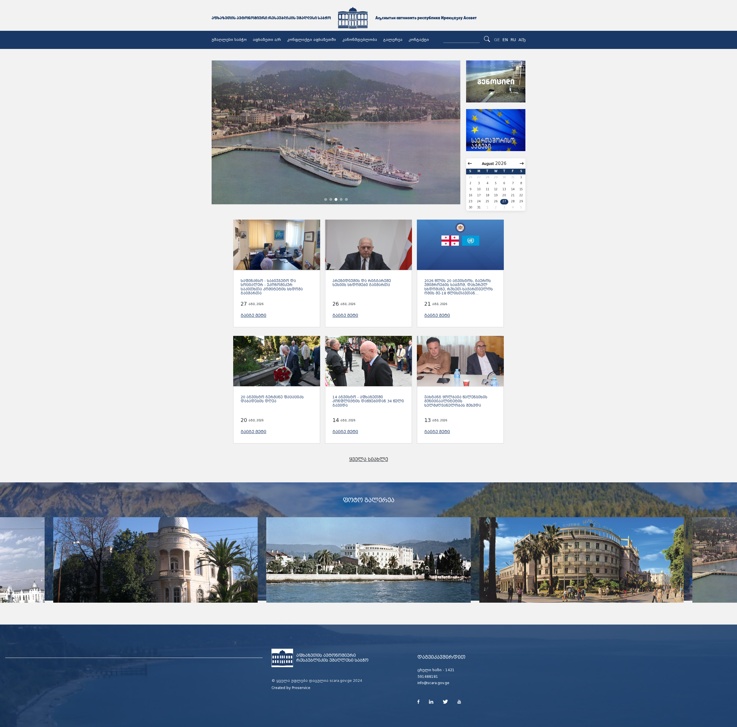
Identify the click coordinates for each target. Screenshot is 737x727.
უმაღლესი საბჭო (229, 40)
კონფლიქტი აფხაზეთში (311, 40)
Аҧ (521, 39)
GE (497, 39)
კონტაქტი (419, 40)
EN (505, 39)
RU (513, 39)
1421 (450, 670)
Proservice (301, 688)
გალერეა (392, 40)
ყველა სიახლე (368, 459)
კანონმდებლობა (359, 40)
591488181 (427, 677)
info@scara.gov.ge (433, 683)
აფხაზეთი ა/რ (267, 40)
